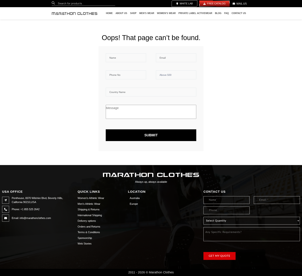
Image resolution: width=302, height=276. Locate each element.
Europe (134, 203)
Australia (135, 198)
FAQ (226, 13)
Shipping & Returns (89, 209)
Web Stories (85, 243)
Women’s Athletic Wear (91, 198)
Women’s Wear (166, 13)
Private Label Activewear (195, 13)
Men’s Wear (146, 13)
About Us (121, 13)
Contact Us (239, 13)
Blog (218, 13)
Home (109, 13)
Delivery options (87, 220)
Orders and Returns (89, 226)
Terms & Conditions (89, 232)
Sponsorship (85, 237)
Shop (133, 13)
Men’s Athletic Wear (89, 203)
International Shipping (90, 215)
